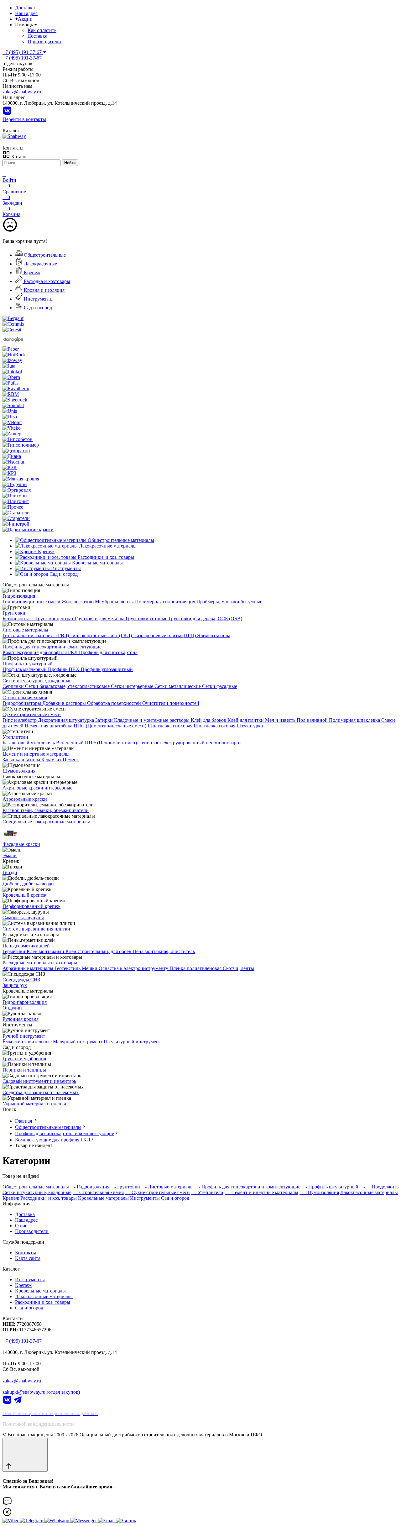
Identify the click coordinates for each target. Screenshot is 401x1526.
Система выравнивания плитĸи (36, 928)
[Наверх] (25, 1455)
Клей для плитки (246, 720)
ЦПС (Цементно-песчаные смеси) (111, 725)
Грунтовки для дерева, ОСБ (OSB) (205, 618)
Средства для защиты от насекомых (41, 1092)
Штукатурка (250, 725)
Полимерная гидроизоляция (165, 601)
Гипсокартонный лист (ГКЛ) (101, 635)
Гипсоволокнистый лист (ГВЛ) (36, 635)
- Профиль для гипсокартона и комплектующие (247, 1186)
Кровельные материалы (103, 1198)
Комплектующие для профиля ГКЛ (41, 652)
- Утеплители (207, 1192)
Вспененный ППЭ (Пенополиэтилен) (97, 742)
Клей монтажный (46, 951)
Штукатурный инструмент (132, 1041)
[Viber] (11, 1520)
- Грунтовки (125, 1186)
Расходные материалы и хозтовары (40, 962)
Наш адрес (26, 13)
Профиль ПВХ (64, 669)
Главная (24, 1121)
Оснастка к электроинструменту (134, 968)
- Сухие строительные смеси (157, 1192)
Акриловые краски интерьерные (37, 787)
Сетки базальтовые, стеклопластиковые (68, 686)
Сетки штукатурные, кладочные (37, 680)
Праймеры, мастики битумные (229, 601)
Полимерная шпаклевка (355, 720)
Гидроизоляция (19, 596)
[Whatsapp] (57, 1520)
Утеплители (15, 737)
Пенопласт (150, 742)
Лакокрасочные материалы (369, 1192)
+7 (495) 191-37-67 (22, 57)
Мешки (90, 968)
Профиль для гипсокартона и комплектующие (52, 646)
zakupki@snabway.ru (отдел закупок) (41, 1392)
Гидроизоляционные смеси (32, 601)
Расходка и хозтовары (46, 281)
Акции (25, 19)
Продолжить (385, 1186)
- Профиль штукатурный (330, 1186)
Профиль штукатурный (28, 663)
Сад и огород (37, 307)
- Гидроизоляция (89, 1186)
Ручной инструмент (24, 1036)
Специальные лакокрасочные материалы (46, 821)
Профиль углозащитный (107, 669)
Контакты (25, 1252)
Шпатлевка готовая (215, 725)
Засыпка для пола (22, 759)
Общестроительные (44, 255)
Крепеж (31, 272)
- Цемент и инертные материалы (261, 1192)
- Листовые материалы (167, 1186)
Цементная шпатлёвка (49, 725)
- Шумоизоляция (319, 1192)
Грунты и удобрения (24, 1058)
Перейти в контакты (24, 119)
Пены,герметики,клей (26, 945)
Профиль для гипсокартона (108, 652)
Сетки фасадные (219, 686)
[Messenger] (84, 1520)
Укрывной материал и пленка (34, 1103)
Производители (44, 41)
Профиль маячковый (25, 669)
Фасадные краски (21, 844)
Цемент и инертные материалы (36, 754)
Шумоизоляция (19, 770)
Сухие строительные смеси (32, 714)
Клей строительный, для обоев (99, 951)
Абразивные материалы (29, 968)
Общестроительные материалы (48, 1127)
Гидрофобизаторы (22, 703)
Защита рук (15, 985)
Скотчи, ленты (238, 968)
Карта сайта (27, 1258)
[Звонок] (126, 1520)
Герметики (15, 951)
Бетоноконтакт (19, 618)
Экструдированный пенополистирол (202, 742)
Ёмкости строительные (28, 1041)
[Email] (107, 1520)
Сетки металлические (178, 686)
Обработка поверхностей (114, 703)
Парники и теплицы (24, 1069)
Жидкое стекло (78, 601)
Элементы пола (213, 635)
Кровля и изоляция (44, 290)
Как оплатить (42, 30)
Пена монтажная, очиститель (164, 951)
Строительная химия (25, 697)
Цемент (71, 759)
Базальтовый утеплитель (29, 742)
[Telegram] (18, 1402)
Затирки (104, 720)
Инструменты (38, 299)
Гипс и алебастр (20, 720)
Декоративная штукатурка (66, 720)
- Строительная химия (98, 1192)
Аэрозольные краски (25, 799)
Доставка (25, 7)
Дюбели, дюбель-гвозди (28, 883)
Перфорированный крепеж (31, 906)
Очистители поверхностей (170, 703)
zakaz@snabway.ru (22, 91)
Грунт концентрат (55, 618)
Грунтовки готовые (147, 618)
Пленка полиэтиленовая (196, 968)
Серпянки (14, 686)
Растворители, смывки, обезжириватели (46, 810)
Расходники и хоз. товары (48, 1198)
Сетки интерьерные (132, 686)
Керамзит (52, 759)
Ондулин (12, 1007)
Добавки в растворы (64, 703)
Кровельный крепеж (24, 895)
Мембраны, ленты (115, 601)
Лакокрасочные (40, 263)
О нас (21, 1225)
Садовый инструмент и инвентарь (39, 1081)
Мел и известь (281, 720)
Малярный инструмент (78, 1041)
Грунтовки (14, 613)
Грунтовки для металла (100, 618)
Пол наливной (313, 720)
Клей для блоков (209, 720)
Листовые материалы (25, 629)
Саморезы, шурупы (23, 917)
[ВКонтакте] (7, 113)
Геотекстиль (68, 968)
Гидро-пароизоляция (25, 1002)
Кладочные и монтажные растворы (152, 720)
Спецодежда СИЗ (21, 979)
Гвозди (10, 872)
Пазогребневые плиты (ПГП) (165, 635)
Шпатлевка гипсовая (171, 725)
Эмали (10, 855)
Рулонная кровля (21, 1019)
